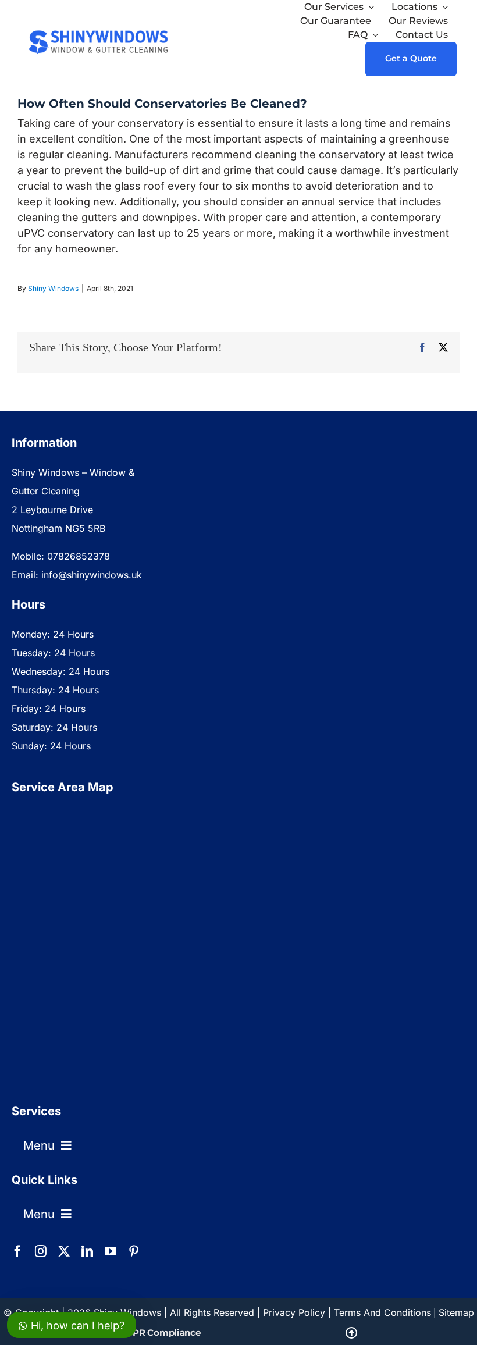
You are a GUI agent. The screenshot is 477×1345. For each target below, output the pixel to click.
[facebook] (17, 1251)
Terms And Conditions (382, 1312)
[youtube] (110, 1251)
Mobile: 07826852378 (61, 556)
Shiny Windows (53, 288)
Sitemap (456, 1312)
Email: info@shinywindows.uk (77, 575)
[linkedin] (87, 1251)
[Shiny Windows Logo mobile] (99, 29)
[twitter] (64, 1251)
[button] (238, 1333)
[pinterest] (134, 1251)
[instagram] (41, 1251)
